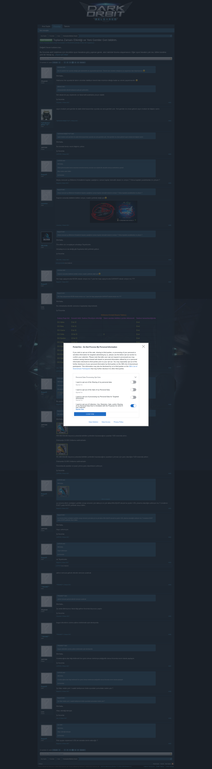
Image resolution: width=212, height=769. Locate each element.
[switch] (133, 382)
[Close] (144, 347)
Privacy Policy (118, 422)
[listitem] (106, 377)
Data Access (106, 422)
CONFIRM (90, 414)
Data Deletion (93, 422)
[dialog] (106, 384)
